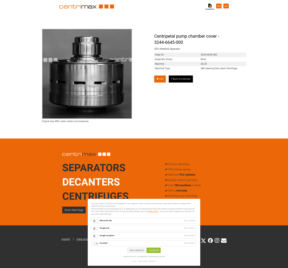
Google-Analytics (107, 235)
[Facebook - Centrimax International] (210, 240)
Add (161, 78)
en (226, 6)
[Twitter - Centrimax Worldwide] (203, 240)
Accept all (153, 250)
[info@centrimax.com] (223, 240)
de (218, 6)
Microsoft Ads (106, 220)
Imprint (66, 239)
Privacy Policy (152, 211)
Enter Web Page (74, 210)
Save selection (137, 250)
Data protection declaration (147, 261)
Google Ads (105, 228)
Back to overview (181, 78)
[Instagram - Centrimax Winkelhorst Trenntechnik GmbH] (217, 240)
